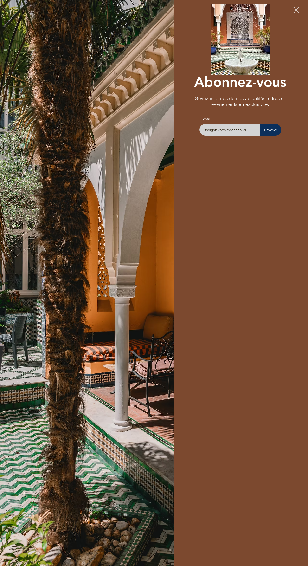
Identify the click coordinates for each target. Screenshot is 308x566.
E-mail (205, 119)
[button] (296, 10)
